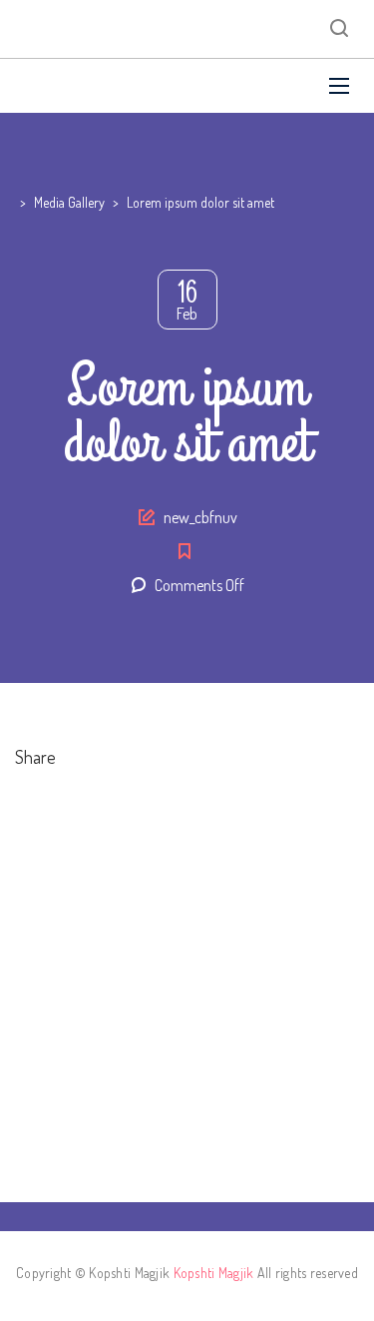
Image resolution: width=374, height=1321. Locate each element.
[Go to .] (17, 202)
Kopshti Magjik (214, 1272)
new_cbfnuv (200, 517)
